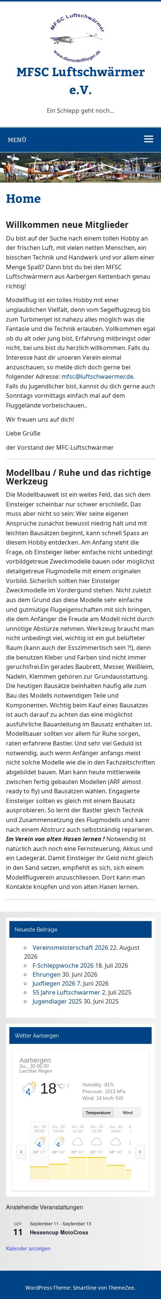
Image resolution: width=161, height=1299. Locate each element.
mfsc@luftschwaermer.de (97, 376)
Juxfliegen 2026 (54, 983)
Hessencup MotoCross (59, 1232)
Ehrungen (47, 974)
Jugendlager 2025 (57, 1001)
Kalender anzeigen (28, 1248)
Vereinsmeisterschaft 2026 (70, 947)
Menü (17, 139)
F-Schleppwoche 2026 (63, 965)
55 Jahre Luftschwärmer (66, 992)
